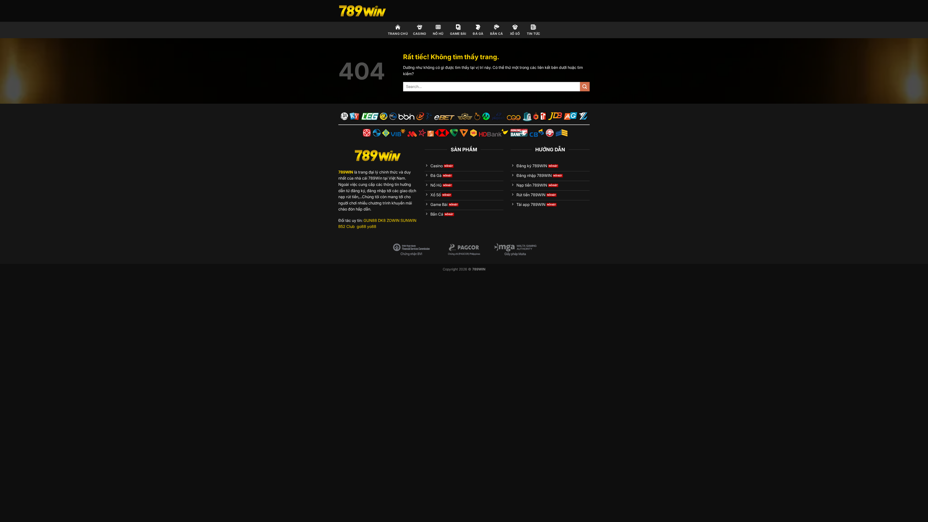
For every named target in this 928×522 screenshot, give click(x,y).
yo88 (371, 226)
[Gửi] (585, 86)
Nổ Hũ (438, 34)
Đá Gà (478, 34)
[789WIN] (362, 11)
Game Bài (458, 34)
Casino (419, 34)
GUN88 (370, 220)
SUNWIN (408, 220)
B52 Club (346, 226)
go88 (361, 226)
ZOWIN (393, 220)
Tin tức (533, 34)
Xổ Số (515, 34)
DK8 (382, 220)
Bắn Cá (496, 34)
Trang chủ (398, 34)
